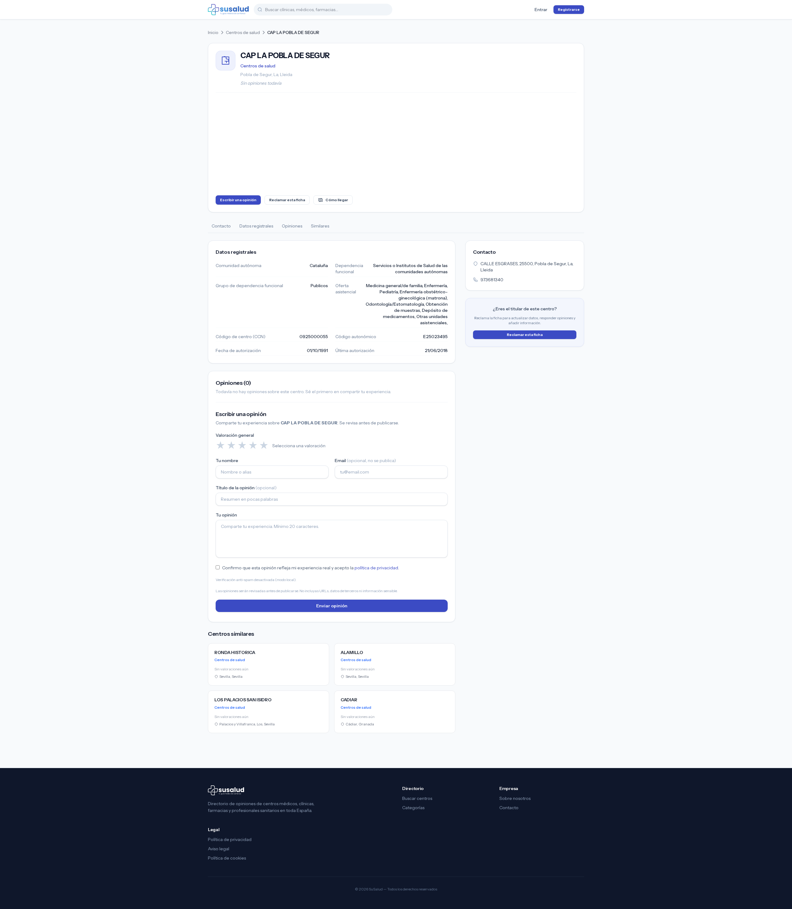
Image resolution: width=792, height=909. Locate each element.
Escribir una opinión (238, 200)
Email (365, 460)
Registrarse (569, 9)
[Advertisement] (396, 145)
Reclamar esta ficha (287, 200)
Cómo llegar (336, 200)
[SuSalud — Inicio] (228, 9)
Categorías (413, 807)
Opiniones (292, 226)
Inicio (213, 32)
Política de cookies (227, 858)
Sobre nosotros (515, 798)
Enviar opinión (331, 606)
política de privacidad (376, 568)
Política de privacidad (230, 839)
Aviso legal (218, 849)
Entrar (541, 9)
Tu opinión (226, 515)
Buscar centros (417, 798)
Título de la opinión (246, 488)
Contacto (221, 226)
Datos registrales (256, 226)
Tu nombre (227, 460)
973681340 (491, 279)
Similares (320, 226)
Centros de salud (243, 32)
